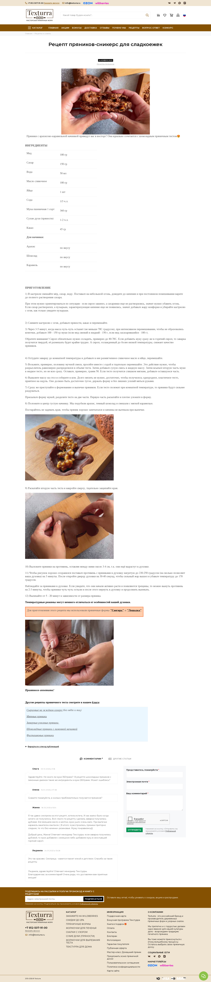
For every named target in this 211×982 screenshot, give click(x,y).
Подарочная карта (116, 916)
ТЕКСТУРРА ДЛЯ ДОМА (79, 946)
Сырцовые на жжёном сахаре (45, 710)
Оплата (110, 928)
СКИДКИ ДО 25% (75, 920)
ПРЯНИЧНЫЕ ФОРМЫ (78, 924)
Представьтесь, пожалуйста (142, 770)
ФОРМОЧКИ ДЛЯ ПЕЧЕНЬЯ (81, 928)
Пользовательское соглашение (123, 962)
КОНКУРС (168, 28)
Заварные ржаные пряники (43, 722)
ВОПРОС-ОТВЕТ (151, 28)
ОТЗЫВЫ (104, 28)
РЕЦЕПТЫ (134, 28)
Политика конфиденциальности (123, 967)
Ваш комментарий (137, 793)
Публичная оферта (117, 948)
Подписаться (93, 899)
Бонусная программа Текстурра (123, 920)
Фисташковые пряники (40, 735)
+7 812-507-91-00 (35, 3)
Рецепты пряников (105, 64)
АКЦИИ (65, 28)
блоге (95, 702)
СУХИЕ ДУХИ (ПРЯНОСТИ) (80, 936)
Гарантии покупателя (118, 944)
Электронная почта (137, 782)
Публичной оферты (89, 904)
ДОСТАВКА (90, 28)
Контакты (112, 932)
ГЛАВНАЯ (53, 28)
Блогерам (112, 936)
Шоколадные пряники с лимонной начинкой (52, 729)
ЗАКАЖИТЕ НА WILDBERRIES (82, 916)
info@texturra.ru (72, 3)
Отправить (134, 830)
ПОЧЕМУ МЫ (119, 28)
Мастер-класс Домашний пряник (124, 952)
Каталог (37, 28)
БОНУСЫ (77, 28)
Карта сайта (113, 971)
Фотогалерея (114, 940)
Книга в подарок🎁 (117, 924)
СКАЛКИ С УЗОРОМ (77, 932)
